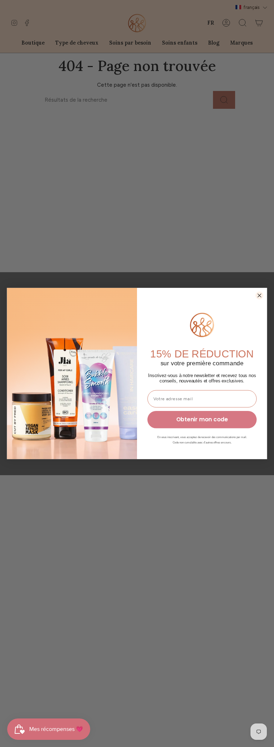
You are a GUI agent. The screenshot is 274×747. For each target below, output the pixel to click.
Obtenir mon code (202, 419)
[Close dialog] (259, 295)
